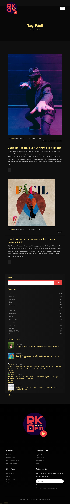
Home (32, 30)
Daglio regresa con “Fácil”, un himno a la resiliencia (34, 147)
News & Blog (40, 460)
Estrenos (51, 141)
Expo (10, 334)
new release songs (12, 460)
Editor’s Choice (11, 455)
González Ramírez (19, 138)
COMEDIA (12, 328)
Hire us (38, 463)
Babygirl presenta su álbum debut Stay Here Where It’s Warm (38, 347)
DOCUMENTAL (14, 331)
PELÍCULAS (13, 319)
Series (11, 316)
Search (11, 277)
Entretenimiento (14, 308)
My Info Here (40, 455)
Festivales (12, 305)
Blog (44, 141)
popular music (10, 458)
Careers (8, 476)
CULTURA (12, 322)
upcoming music (11, 463)
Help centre (40, 458)
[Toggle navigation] (62, 8)
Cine (10, 302)
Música (59, 141)
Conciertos (12, 311)
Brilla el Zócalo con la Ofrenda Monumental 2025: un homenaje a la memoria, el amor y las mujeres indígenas (38, 367)
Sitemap (9, 482)
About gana (10, 473)
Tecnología (12, 313)
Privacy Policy (10, 479)
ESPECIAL (12, 325)
